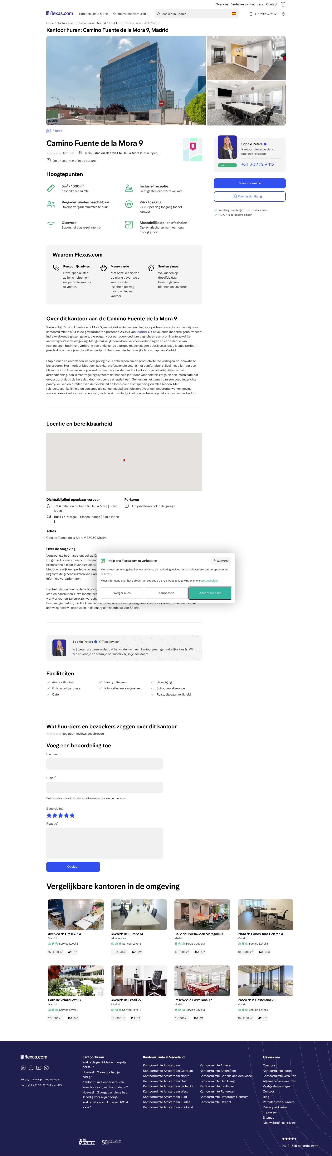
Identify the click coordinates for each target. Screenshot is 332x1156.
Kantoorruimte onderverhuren (103, 1082)
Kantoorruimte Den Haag (217, 1081)
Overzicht (223, 560)
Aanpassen (166, 593)
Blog (266, 1097)
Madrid (141, 332)
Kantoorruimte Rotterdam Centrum (224, 1097)
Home (50, 23)
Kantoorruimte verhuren (129, 14)
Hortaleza (115, 23)
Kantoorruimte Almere (215, 1065)
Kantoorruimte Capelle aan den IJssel (226, 1076)
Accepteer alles (210, 593)
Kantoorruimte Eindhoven (217, 1086)
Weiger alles (122, 593)
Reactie (51, 823)
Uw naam (52, 754)
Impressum (270, 1112)
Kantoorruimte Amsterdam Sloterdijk (168, 1086)
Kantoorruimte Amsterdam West (165, 1091)
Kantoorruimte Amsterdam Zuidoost (168, 1107)
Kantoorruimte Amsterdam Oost (165, 1081)
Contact (271, 4)
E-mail (50, 778)
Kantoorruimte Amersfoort (218, 1071)
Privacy (25, 1079)
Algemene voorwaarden (279, 1081)
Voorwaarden (52, 1079)
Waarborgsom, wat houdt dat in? (105, 1087)
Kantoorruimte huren (93, 14)
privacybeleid (209, 580)
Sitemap (37, 1079)
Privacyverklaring (275, 1107)
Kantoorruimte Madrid (92, 23)
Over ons (222, 4)
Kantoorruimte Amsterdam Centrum (168, 1071)
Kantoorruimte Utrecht (215, 1102)
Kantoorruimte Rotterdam (217, 1091)
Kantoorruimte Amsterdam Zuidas (166, 1102)
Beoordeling (54, 808)
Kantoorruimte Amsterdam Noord (166, 1076)
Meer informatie (250, 183)
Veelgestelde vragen (277, 1086)
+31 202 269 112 (265, 14)
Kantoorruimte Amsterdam (161, 1065)
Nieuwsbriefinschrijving (279, 1123)
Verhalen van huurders (247, 4)
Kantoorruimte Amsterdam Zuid (165, 1097)
